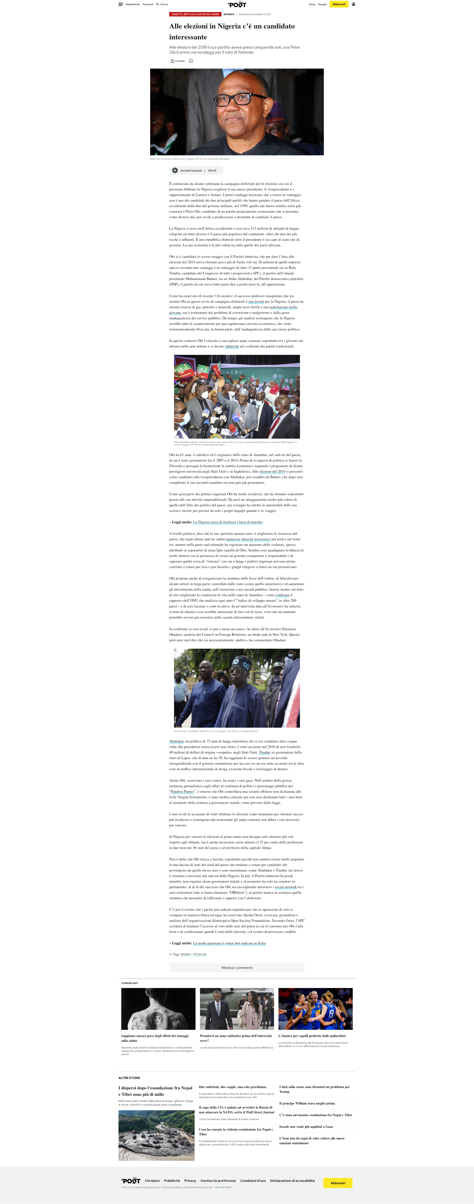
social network (286, 886)
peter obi (199, 954)
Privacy (190, 1180)
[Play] (175, 170)
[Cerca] (157, 4)
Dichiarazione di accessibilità (292, 1180)
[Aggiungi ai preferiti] (191, 61)
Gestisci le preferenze (218, 1180)
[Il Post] (237, 4)
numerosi (233, 538)
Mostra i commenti (237, 967)
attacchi (247, 538)
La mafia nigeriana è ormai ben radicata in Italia (229, 942)
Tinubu (264, 752)
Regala (322, 4)
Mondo (229, 14)
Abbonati (339, 4)
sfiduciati (232, 346)
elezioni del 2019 (272, 471)
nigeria (185, 954)
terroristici (262, 538)
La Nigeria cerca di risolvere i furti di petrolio (228, 521)
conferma (282, 594)
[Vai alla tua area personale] (354, 4)
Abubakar (176, 741)
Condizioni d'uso (253, 1180)
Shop (312, 4)
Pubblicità (172, 1180)
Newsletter (133, 4)
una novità (256, 301)
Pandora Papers (182, 791)
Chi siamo (152, 1180)
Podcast (148, 4)
